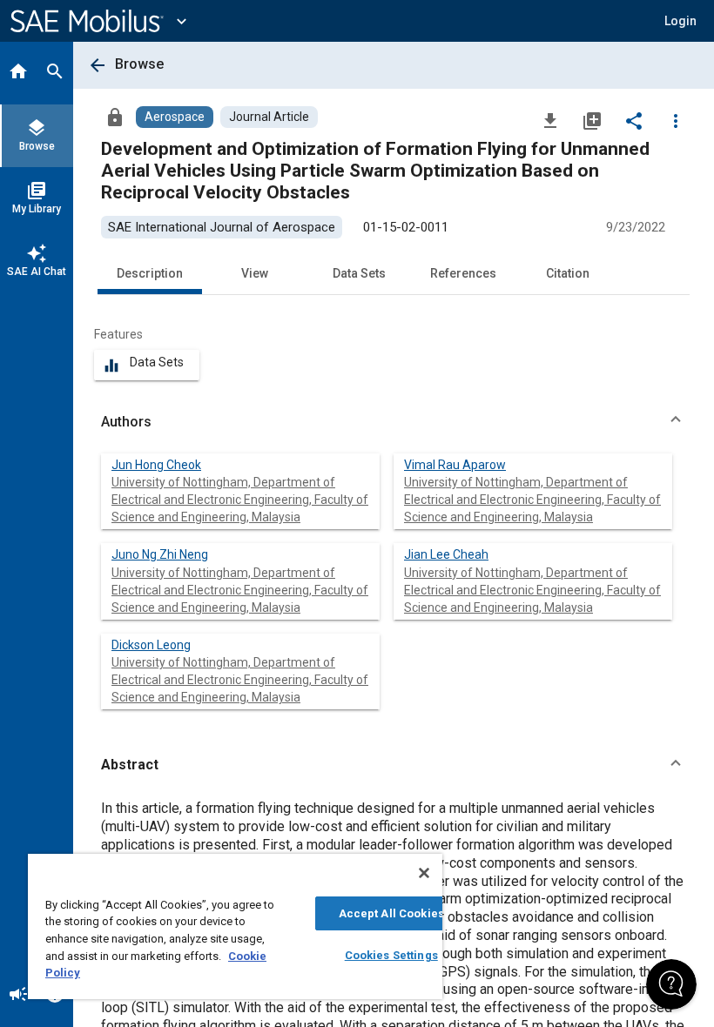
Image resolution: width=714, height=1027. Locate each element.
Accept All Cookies (391, 913)
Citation (567, 273)
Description (150, 273)
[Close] (424, 873)
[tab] (18, 73)
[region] (235, 926)
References (463, 273)
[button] (393, 422)
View (254, 273)
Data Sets (359, 273)
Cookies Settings (391, 955)
